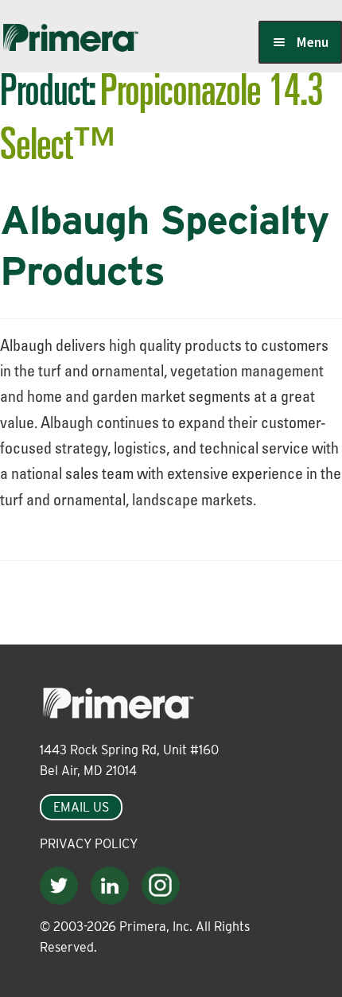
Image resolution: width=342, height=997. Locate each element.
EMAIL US (81, 807)
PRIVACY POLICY (89, 843)
